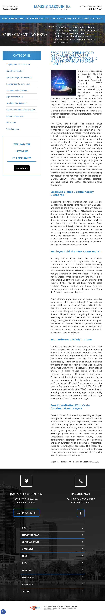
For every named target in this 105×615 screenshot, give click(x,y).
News (86, 18)
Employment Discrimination (18, 64)
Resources (98, 18)
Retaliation (11, 122)
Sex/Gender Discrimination (18, 84)
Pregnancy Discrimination (17, 90)
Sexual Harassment (15, 116)
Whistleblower (12, 129)
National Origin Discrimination (19, 77)
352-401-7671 (90, 7)
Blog (77, 18)
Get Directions (26, 512)
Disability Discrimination (16, 103)
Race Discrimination (15, 71)
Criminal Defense (40, 18)
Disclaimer (27, 584)
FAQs (69, 18)
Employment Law (20, 18)
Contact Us (52, 26)
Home (5, 18)
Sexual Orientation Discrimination (20, 109)
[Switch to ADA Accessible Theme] (3, 611)
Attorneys (58, 18)
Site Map (26, 591)
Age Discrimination (14, 96)
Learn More (21, 168)
